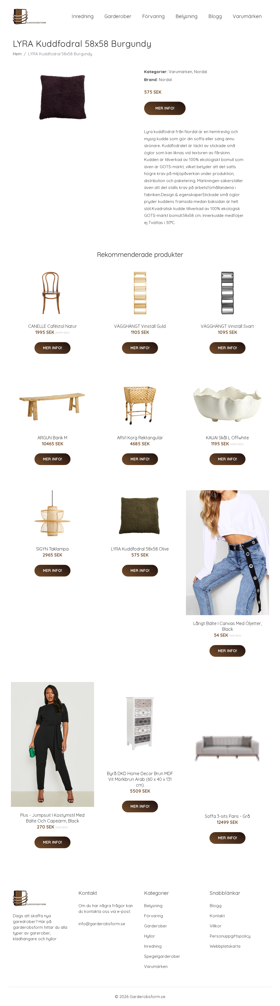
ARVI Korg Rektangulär (140, 437)
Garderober (117, 16)
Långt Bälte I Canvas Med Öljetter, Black (227, 626)
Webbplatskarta (225, 946)
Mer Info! (164, 108)
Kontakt (217, 915)
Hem (17, 53)
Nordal (200, 71)
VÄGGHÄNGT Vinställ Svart (227, 326)
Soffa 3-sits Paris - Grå (227, 816)
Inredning (83, 16)
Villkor (215, 925)
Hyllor (149, 936)
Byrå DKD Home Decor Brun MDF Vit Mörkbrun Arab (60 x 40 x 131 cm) (140, 779)
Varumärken (247, 16)
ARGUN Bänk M (52, 437)
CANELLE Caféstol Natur (52, 326)
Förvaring (153, 16)
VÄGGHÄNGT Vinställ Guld (140, 326)
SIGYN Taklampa (52, 549)
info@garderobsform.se (101, 923)
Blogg (215, 16)
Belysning (186, 16)
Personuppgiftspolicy (230, 936)
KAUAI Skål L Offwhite (227, 437)
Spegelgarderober (162, 956)
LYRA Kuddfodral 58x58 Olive (140, 549)
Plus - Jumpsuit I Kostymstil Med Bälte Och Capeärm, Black (52, 818)
